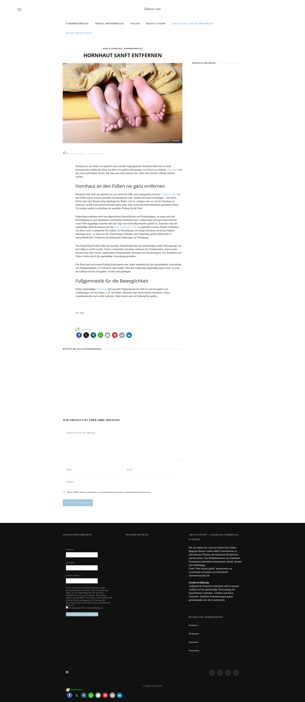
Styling (135, 24)
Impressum (193, 642)
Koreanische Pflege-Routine (163, 394)
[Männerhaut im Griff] (204, 71)
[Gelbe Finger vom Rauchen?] (134, 561)
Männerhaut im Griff (217, 104)
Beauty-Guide (77, 154)
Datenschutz (194, 650)
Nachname (70, 562)
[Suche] (286, 9)
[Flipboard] (281, 9)
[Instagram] (274, 9)
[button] (79, 335)
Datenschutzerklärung (91, 608)
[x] (278, 9)
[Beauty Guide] (74, 672)
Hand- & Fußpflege (112, 49)
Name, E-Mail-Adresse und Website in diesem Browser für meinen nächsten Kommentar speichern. (109, 492)
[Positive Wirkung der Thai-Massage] (134, 577)
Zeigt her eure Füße (157, 543)
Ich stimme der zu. (85, 608)
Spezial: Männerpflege (109, 24)
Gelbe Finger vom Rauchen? (162, 560)
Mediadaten (194, 633)
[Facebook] (268, 9)
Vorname (69, 549)
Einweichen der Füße (125, 227)
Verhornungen (169, 194)
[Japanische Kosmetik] (75, 357)
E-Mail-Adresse (73, 575)
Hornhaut (172, 169)
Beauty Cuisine (156, 24)
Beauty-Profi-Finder (79, 33)
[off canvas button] (19, 9)
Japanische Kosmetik (76, 394)
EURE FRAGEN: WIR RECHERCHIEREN (193, 24)
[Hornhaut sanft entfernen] (122, 102)
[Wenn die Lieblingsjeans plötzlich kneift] (114, 357)
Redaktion (193, 625)
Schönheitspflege (77, 24)
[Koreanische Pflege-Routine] (155, 357)
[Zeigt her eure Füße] (132, 542)
